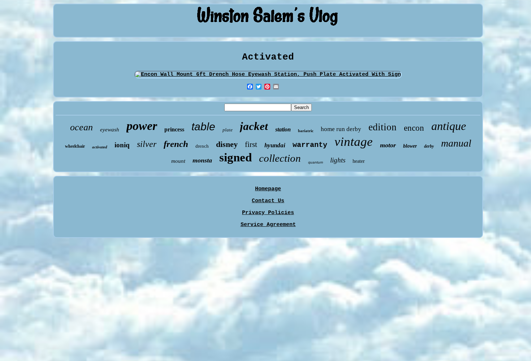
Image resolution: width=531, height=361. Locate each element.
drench (202, 146)
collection (280, 158)
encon (414, 127)
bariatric (306, 131)
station (283, 129)
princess (174, 129)
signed (235, 157)
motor (388, 145)
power (141, 125)
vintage (353, 142)
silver (146, 144)
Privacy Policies (268, 213)
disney (227, 144)
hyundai (274, 145)
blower (410, 146)
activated (99, 147)
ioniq (122, 145)
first (251, 144)
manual (456, 143)
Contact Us (268, 201)
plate (228, 129)
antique (448, 125)
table (203, 126)
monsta (202, 160)
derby (429, 146)
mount (178, 161)
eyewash (109, 129)
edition (382, 127)
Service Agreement (268, 225)
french (176, 144)
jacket (254, 126)
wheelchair (75, 146)
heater (359, 161)
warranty (310, 145)
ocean (81, 127)
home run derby (341, 129)
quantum (315, 162)
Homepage (268, 189)
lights (337, 160)
